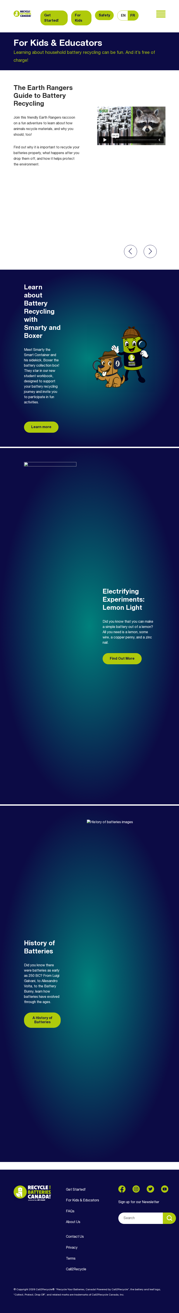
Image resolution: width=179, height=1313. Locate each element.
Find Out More (122, 658)
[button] (130, 251)
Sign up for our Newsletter (138, 1202)
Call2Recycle (76, 1269)
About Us (73, 1222)
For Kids (78, 18)
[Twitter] (150, 1189)
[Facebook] (122, 1189)
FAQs (70, 1211)
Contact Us (75, 1236)
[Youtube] (164, 1189)
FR (132, 15)
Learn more (41, 427)
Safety (104, 15)
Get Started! (51, 18)
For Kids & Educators (82, 1200)
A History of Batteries (42, 1020)
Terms (71, 1258)
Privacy (71, 1247)
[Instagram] (136, 1189)
